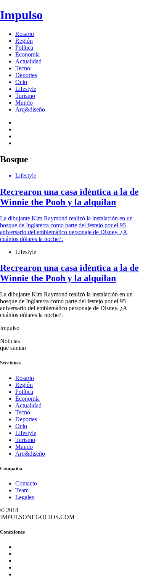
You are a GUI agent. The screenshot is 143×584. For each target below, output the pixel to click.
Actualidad (28, 61)
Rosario (24, 34)
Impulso (21, 15)
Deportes (26, 75)
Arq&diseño (30, 109)
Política (24, 47)
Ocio (21, 82)
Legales (24, 497)
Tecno (22, 68)
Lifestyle (25, 89)
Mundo (24, 102)
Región (24, 40)
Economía (27, 54)
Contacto (26, 483)
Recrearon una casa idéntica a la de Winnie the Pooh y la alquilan (69, 273)
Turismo (25, 95)
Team (22, 490)
